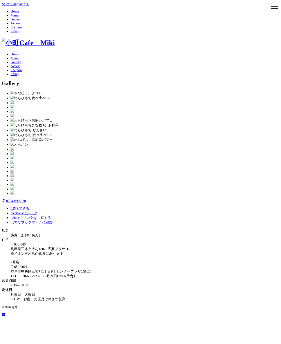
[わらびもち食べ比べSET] (12, 98)
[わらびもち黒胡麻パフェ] (12, 120)
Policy (15, 31)
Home (15, 11)
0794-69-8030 (16, 201)
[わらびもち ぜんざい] (12, 130)
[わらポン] (12, 144)
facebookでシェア (24, 213)
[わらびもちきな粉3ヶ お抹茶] (12, 125)
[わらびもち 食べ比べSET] (12, 135)
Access (15, 23)
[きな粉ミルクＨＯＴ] (12, 93)
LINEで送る (20, 208)
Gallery (16, 19)
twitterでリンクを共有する (31, 218)
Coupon (16, 27)
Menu (15, 15)
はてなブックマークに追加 (32, 222)
